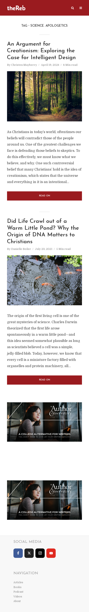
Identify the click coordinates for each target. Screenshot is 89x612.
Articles (18, 582)
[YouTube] (51, 553)
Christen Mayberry (24, 64)
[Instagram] (40, 553)
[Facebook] (18, 553)
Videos (17, 596)
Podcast (18, 591)
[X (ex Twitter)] (29, 553)
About (17, 601)
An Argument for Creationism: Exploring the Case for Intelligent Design (41, 51)
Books (17, 587)
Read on (44, 196)
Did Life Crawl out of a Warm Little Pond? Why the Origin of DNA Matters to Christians (43, 231)
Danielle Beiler (21, 249)
